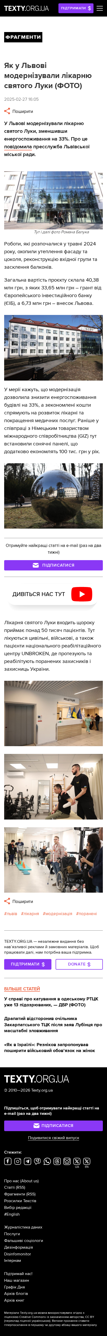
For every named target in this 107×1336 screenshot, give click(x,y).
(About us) (29, 1181)
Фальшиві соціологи (23, 1240)
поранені (88, 913)
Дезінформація (18, 1247)
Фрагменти (14, 1194)
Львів (12, 913)
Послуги (12, 1234)
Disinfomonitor (17, 1254)
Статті (9, 1187)
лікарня (31, 913)
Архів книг (14, 1300)
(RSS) (20, 1187)
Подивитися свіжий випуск (53, 1137)
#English (12, 1214)
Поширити (22, 111)
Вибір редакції (17, 1207)
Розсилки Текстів (20, 1200)
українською (41, 1321)
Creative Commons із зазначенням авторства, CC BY (56, 1317)
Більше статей (22, 989)
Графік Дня (14, 1287)
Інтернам (12, 1260)
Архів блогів (16, 1293)
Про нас (11, 1181)
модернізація (58, 913)
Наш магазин (16, 1280)
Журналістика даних (23, 1227)
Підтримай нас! (18, 1273)
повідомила (18, 147)
